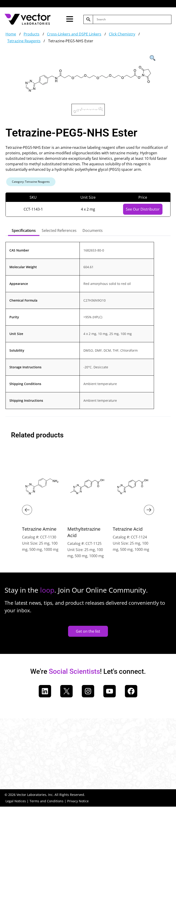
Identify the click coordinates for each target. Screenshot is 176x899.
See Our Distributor (143, 209)
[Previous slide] (27, 510)
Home (11, 34)
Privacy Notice (78, 801)
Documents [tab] (92, 230)
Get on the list (88, 631)
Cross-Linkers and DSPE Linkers (74, 34)
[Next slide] (149, 510)
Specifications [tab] (24, 230)
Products (31, 34)
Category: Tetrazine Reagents (31, 182)
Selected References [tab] (59, 230)
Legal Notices (16, 801)
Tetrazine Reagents (24, 40)
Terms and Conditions (46, 801)
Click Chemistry (122, 34)
